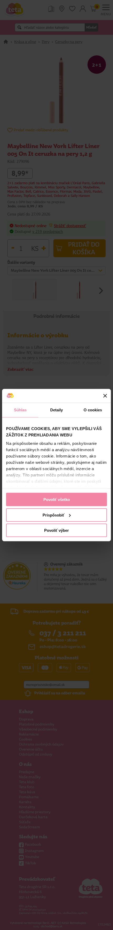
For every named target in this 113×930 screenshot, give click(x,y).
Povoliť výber (56, 530)
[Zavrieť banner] (105, 396)
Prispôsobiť (53, 515)
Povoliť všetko (56, 499)
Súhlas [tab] (20, 410)
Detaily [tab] (56, 410)
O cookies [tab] (93, 410)
